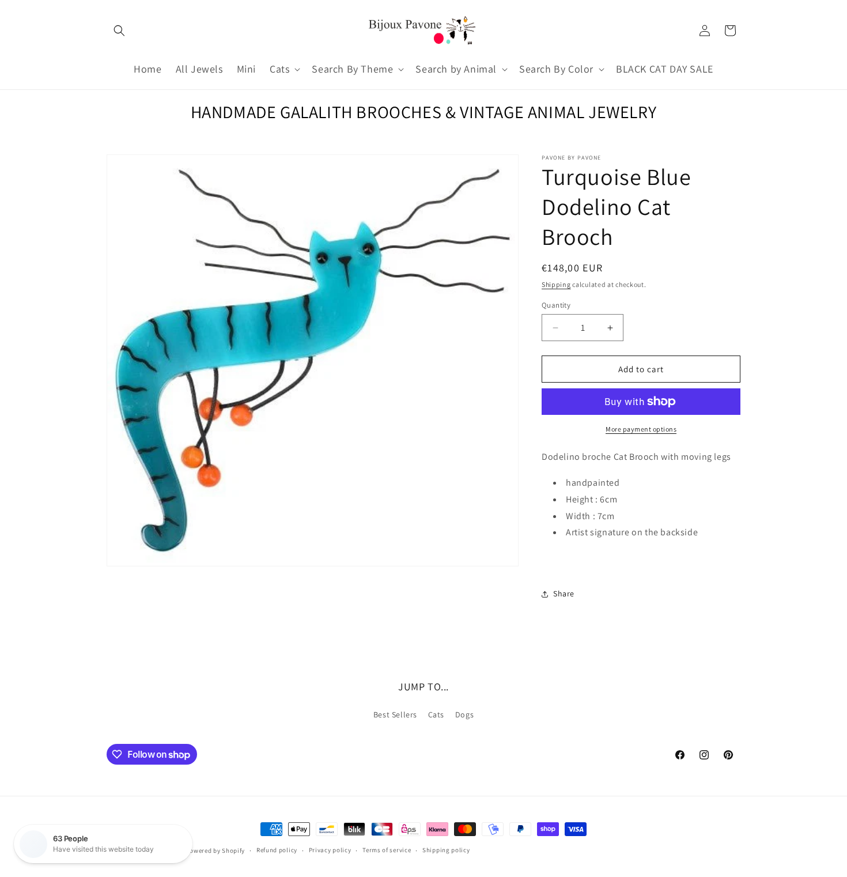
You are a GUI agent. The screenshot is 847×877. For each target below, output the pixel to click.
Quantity (556, 305)
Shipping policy (446, 850)
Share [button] (563, 593)
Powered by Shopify (215, 850)
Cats (436, 714)
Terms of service (386, 850)
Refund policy (276, 850)
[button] (119, 30)
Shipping (556, 284)
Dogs (464, 714)
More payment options (641, 429)
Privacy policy (330, 850)
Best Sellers (395, 714)
